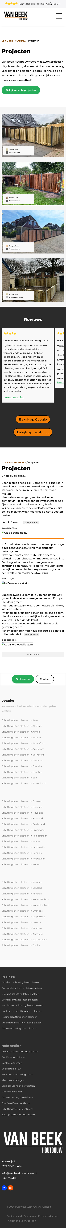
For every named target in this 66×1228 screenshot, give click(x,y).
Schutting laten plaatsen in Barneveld (23, 754)
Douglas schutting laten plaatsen (20, 993)
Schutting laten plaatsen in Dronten (22, 772)
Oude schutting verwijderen (17, 1097)
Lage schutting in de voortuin (18, 1085)
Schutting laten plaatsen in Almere (21, 737)
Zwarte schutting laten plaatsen (19, 1028)
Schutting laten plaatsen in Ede (19, 777)
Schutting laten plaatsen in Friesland (22, 818)
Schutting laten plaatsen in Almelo (21, 731)
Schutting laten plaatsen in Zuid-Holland (24, 939)
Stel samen (23, 679)
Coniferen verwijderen (14, 1057)
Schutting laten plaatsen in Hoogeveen (23, 858)
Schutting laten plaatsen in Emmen (21, 801)
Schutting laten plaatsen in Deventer (22, 760)
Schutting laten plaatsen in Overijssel (22, 910)
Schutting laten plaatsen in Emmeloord (24, 783)
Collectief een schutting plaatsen (20, 1051)
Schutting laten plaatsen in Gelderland (23, 824)
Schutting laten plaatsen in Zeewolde (22, 933)
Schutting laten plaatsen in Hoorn (21, 864)
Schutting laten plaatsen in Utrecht (21, 922)
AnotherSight (41, 1206)
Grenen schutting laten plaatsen (20, 999)
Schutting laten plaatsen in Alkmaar (22, 726)
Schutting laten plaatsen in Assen (20, 720)
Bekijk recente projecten (21, 90)
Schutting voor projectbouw (17, 1109)
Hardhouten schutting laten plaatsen (22, 1005)
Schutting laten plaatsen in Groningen (23, 830)
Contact (45, 679)
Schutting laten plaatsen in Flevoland (22, 812)
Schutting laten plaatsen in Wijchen (22, 928)
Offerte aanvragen (12, 1091)
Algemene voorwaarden (22, 1220)
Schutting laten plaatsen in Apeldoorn (23, 748)
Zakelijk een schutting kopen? (18, 1114)
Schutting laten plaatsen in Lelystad (22, 887)
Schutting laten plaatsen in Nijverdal (22, 893)
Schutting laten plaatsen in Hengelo (22, 852)
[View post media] (15, 533)
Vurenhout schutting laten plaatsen (21, 1022)
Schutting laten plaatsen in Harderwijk (23, 847)
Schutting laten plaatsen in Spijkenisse (23, 916)
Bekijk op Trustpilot (33, 432)
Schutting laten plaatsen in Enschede (22, 807)
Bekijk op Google (33, 419)
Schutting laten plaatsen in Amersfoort (23, 743)
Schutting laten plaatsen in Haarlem (22, 841)
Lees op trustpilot (14, 397)
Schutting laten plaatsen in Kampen (22, 882)
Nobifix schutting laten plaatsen (19, 1016)
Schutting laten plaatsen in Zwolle (21, 945)
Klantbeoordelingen (13, 1080)
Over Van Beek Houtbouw (16, 1103)
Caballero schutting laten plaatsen (21, 982)
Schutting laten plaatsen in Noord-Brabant (25, 899)
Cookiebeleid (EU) (11, 1068)
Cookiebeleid (14, 1216)
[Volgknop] (4, 1187)
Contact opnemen (12, 1062)
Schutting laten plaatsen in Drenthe (22, 766)
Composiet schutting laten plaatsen (22, 988)
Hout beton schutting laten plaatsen (22, 1011)
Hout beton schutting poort (17, 1074)
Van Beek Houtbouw (14, 40)
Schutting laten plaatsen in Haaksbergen (24, 835)
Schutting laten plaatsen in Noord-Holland (25, 905)
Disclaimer (30, 1216)
